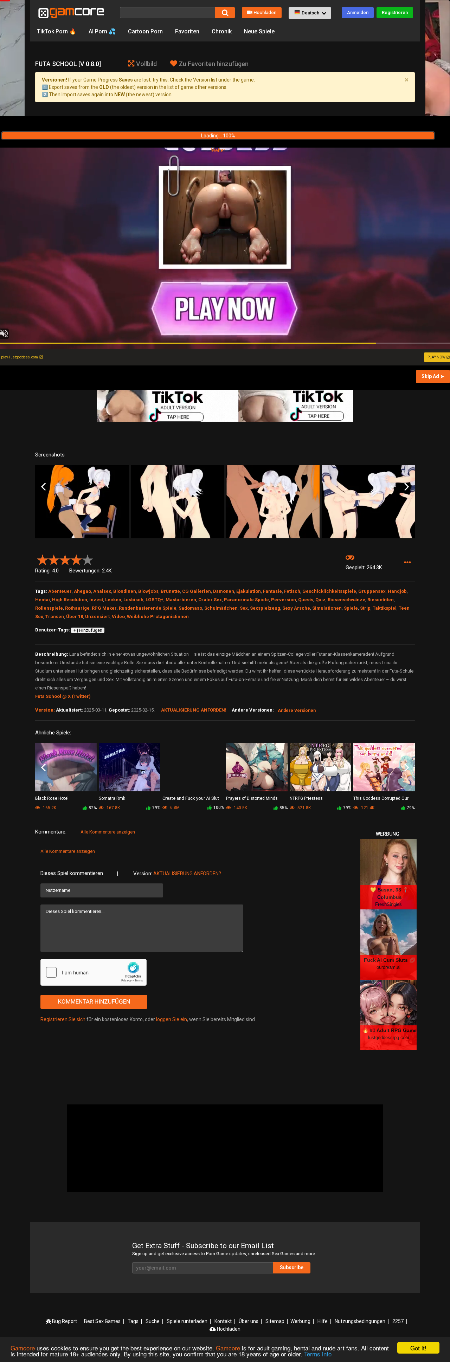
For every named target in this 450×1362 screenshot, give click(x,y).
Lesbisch (133, 599)
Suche (153, 1321)
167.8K (112, 807)
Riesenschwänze (346, 599)
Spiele (351, 608)
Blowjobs (148, 591)
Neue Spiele (259, 31)
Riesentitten (380, 599)
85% (283, 807)
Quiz (320, 599)
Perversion (283, 599)
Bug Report (64, 1321)
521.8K (303, 807)
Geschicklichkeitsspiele (329, 591)
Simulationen (327, 608)
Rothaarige (77, 608)
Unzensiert (97, 616)
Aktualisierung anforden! (193, 710)
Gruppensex (372, 591)
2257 (398, 1321)
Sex (244, 608)
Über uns (248, 1321)
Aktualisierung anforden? (187, 873)
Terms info (318, 1353)
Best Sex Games (102, 1321)
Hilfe (322, 1321)
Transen (54, 616)
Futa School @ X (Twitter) (63, 696)
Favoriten (187, 31)
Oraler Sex (210, 599)
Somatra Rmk (112, 798)
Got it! (418, 1347)
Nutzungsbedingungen (360, 1321)
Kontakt (223, 1321)
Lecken (113, 599)
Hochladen (264, 12)
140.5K (240, 807)
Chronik (222, 31)
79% (156, 807)
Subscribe (291, 1267)
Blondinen (124, 591)
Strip (365, 608)
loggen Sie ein (171, 1019)
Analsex (102, 591)
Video (118, 616)
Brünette (170, 591)
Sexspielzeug (265, 608)
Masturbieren (181, 599)
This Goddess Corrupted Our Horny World (381, 799)
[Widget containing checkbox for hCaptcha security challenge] (93, 972)
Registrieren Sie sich (62, 1019)
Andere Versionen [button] (297, 710)
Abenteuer (60, 591)
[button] (310, 13)
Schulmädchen (221, 608)
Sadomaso (190, 608)
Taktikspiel (385, 608)
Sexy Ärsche (296, 608)
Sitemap (274, 1321)
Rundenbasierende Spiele (147, 608)
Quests (305, 599)
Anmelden (357, 12)
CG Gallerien (196, 591)
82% (93, 807)
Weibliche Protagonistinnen (158, 616)
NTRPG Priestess (306, 798)
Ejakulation (248, 591)
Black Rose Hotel (52, 798)
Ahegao (82, 591)
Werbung (300, 1321)
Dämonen (223, 591)
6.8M (174, 807)
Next (406, 487)
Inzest (96, 599)
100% (218, 807)
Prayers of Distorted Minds (252, 798)
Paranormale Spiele (246, 599)
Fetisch (292, 591)
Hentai (42, 599)
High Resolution (69, 599)
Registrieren (395, 12)
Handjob (397, 591)
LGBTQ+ (154, 599)
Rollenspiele (49, 608)
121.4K (367, 807)
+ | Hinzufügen (87, 630)
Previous (43, 487)
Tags (133, 1321)
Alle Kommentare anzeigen (108, 832)
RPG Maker (104, 608)
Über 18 (74, 616)
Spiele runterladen (187, 1321)
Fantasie (272, 591)
